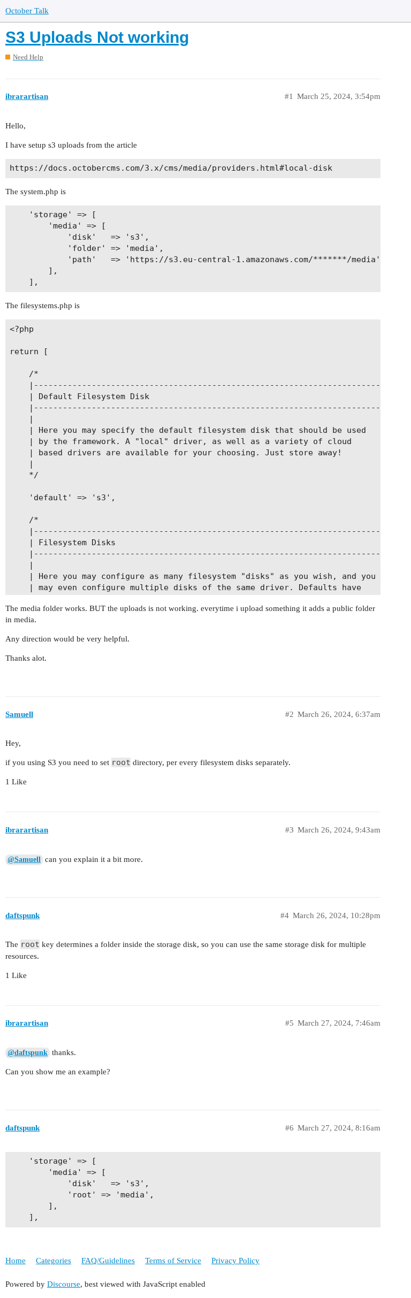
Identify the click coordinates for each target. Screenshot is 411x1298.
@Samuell (24, 860)
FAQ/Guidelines (108, 1260)
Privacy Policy (235, 1260)
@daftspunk (27, 1053)
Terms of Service (173, 1260)
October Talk (27, 10)
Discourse (63, 1284)
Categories (53, 1260)
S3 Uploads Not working (97, 37)
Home (15, 1260)
